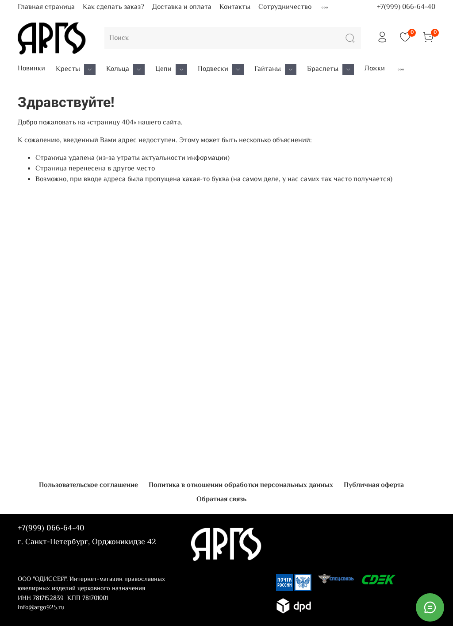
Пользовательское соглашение (88, 485)
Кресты (68, 69)
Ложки (375, 69)
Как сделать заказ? (113, 7)
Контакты (234, 7)
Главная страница (46, 7)
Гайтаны (267, 69)
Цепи (163, 69)
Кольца (117, 69)
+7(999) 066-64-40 (406, 7)
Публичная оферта (374, 485)
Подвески (213, 69)
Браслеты (322, 69)
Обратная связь (221, 499)
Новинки (31, 69)
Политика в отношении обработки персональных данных (241, 485)
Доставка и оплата (181, 7)
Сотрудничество (284, 7)
